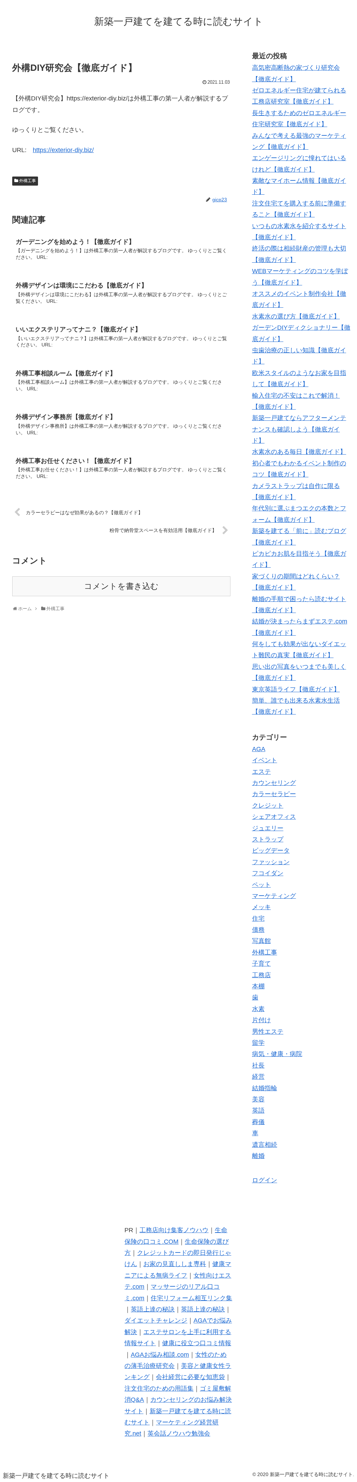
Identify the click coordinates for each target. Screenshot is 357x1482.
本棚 (258, 986)
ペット (261, 884)
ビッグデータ (271, 850)
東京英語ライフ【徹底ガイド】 (296, 689)
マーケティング (274, 895)
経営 (258, 1076)
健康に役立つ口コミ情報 (196, 1343)
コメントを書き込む (121, 586)
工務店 (261, 975)
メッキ (261, 907)
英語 (258, 1110)
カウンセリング (274, 782)
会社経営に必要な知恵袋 (190, 1377)
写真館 (261, 940)
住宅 (258, 918)
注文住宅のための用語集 (158, 1388)
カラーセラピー (274, 794)
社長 (258, 1065)
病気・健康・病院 (277, 1053)
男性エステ (267, 1031)
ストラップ (267, 839)
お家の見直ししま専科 (174, 1263)
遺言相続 (264, 1144)
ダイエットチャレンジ (155, 1320)
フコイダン (267, 873)
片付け (261, 1020)
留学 (258, 1042)
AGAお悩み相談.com (160, 1354)
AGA (258, 749)
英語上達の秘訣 (153, 1309)
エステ (261, 771)
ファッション (271, 862)
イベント (264, 760)
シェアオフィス (274, 816)
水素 (258, 1008)
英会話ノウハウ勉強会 (178, 1433)
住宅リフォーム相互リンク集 (191, 1298)
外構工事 (27, 180)
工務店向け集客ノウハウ (173, 1230)
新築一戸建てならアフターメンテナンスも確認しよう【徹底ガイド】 (299, 429)
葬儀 (258, 1121)
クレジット (267, 805)
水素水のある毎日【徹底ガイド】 (299, 451)
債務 (258, 929)
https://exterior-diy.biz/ (63, 150)
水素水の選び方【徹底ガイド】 (296, 316)
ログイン (264, 1180)
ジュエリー (267, 828)
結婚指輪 (264, 1088)
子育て (261, 963)
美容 (258, 1099)
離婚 (258, 1155)
